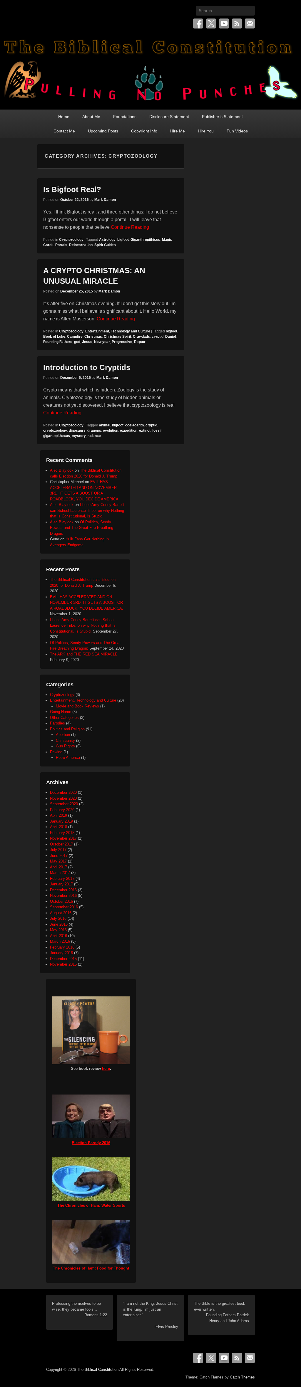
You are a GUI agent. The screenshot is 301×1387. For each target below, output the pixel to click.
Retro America (68, 757)
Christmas (93, 336)
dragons (94, 430)
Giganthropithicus (145, 240)
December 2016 (63, 890)
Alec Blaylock (61, 470)
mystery (79, 436)
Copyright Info (144, 131)
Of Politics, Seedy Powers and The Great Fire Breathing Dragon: (81, 528)
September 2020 (64, 804)
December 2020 (63, 792)
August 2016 (60, 913)
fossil (156, 430)
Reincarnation (81, 245)
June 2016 (59, 924)
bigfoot (123, 240)
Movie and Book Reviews (77, 706)
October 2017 (61, 844)
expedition (128, 430)
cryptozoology (55, 430)
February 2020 (62, 810)
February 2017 (62, 878)
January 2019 (61, 821)
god (77, 342)
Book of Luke (54, 336)
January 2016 (61, 953)
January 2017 (61, 884)
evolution (110, 430)
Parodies (57, 723)
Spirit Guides (105, 245)
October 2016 (61, 901)
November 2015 (63, 964)
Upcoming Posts (103, 131)
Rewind (56, 752)
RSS (237, 23)
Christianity (65, 740)
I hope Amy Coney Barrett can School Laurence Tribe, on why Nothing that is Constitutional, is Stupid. (87, 510)
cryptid (157, 336)
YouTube (224, 23)
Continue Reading (130, 227)
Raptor (140, 342)
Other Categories (64, 717)
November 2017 (63, 838)
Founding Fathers (57, 342)
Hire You (206, 131)
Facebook (198, 23)
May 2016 (58, 930)
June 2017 (59, 855)
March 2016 (60, 941)
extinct (144, 430)
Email (250, 23)
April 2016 (58, 936)
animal (104, 425)
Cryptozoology (71, 240)
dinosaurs (77, 430)
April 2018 (58, 827)
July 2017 (58, 850)
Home (63, 116)
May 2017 (58, 861)
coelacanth (134, 425)
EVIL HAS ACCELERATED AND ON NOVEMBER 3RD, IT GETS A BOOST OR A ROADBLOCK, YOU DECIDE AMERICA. (86, 603)
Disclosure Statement (169, 116)
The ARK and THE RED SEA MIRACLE (84, 654)
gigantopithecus (56, 436)
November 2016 (63, 895)
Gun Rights (65, 746)
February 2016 (62, 947)
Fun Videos (237, 131)
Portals (61, 245)
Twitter (211, 23)
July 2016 (58, 918)
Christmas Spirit (117, 336)
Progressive (122, 342)
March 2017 (60, 872)
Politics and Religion (67, 729)
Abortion (63, 734)
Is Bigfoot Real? (72, 189)
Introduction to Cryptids (86, 367)
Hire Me (177, 131)
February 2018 (62, 832)
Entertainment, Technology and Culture (117, 331)
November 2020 (63, 798)
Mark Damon (105, 200)
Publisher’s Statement (222, 116)
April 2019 (58, 815)
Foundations (124, 116)
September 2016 (64, 907)
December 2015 (63, 958)
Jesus (87, 342)
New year (102, 342)
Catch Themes (242, 1377)
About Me (91, 116)
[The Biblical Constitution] (150, 72)
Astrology (107, 240)
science (94, 436)
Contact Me (64, 131)
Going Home (60, 712)
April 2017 (58, 867)
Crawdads (141, 336)
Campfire (75, 336)
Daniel (170, 336)
